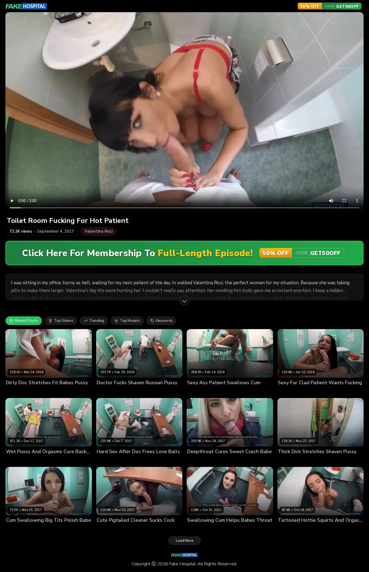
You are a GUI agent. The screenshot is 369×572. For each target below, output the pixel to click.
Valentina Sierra (292, 391)
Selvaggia (105, 529)
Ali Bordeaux (108, 460)
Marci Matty (288, 460)
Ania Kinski (15, 529)
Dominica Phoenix (202, 529)
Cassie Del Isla (18, 391)
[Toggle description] (184, 300)
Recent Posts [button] (26, 320)
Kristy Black (16, 460)
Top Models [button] (130, 320)
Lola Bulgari (288, 529)
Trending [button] (96, 320)
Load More (184, 540)
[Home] (26, 6)
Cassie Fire (106, 391)
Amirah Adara (199, 391)
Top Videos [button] (63, 320)
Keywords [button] (164, 320)
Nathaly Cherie (200, 460)
